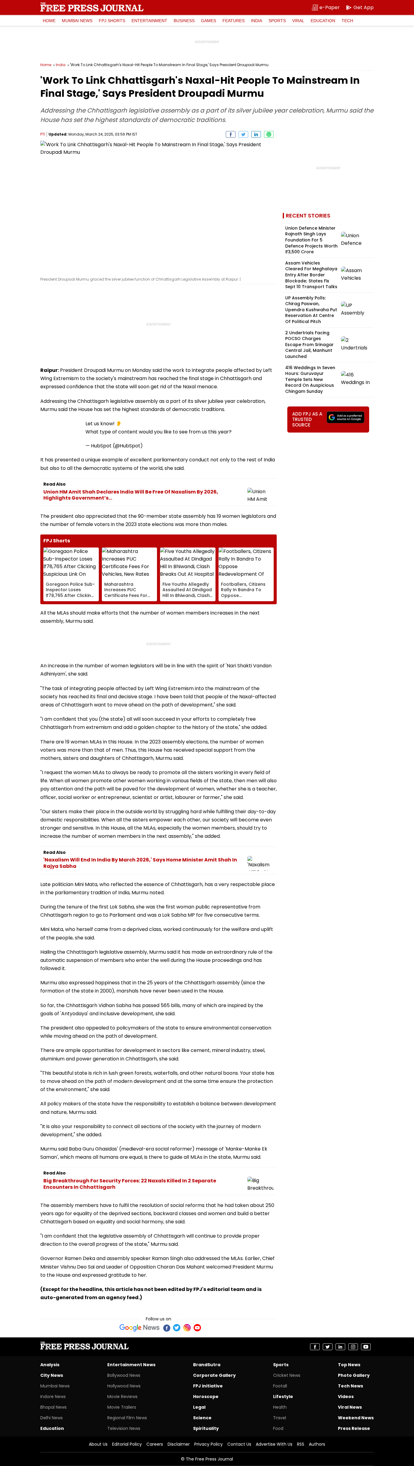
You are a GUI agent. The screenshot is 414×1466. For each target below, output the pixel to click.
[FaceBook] (166, 1327)
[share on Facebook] (230, 134)
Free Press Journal (92, 7)
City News (51, 1375)
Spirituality (206, 1428)
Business (184, 20)
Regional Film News (127, 1418)
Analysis (49, 1365)
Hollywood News (124, 1386)
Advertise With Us (274, 1444)
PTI (42, 134)
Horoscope (206, 1397)
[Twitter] (176, 1327)
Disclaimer (179, 1444)
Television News (123, 1428)
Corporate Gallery (214, 1375)
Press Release (354, 1428)
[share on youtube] (366, 1346)
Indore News (53, 1397)
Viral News (350, 1407)
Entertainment (149, 20)
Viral (298, 20)
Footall (280, 1386)
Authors (317, 1444)
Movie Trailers (121, 1407)
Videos (346, 1397)
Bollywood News (123, 1375)
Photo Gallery (354, 1375)
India (256, 20)
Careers (154, 1444)
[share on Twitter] (243, 134)
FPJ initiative (208, 1386)
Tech (347, 20)
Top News (349, 1365)
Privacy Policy (208, 1444)
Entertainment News (131, 1365)
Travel (279, 1418)
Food (278, 1428)
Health (280, 1407)
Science (202, 1418)
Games (208, 20)
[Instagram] (187, 1327)
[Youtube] (197, 1327)
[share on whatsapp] (269, 134)
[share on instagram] (353, 1346)
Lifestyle (283, 1397)
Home (49, 20)
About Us (98, 1444)
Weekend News (356, 1418)
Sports (277, 20)
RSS (300, 1444)
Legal (199, 1407)
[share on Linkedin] (256, 134)
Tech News (350, 1386)
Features (233, 20)
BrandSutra (206, 1365)
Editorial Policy (127, 1444)
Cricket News (286, 1375)
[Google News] (139, 1327)
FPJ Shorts (112, 20)
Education (323, 20)
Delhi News (51, 1418)
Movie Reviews (122, 1397)
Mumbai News (77, 20)
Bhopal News (53, 1407)
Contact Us (239, 1444)
